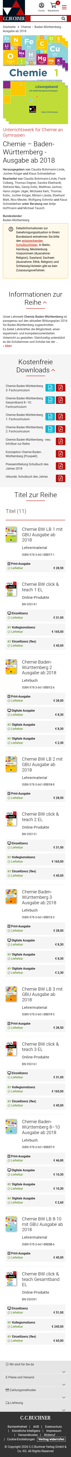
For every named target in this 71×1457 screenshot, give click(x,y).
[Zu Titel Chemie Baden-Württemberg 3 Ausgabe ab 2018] (11, 898)
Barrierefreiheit (17, 1426)
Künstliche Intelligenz (26, 1431)
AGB (36, 1426)
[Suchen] (63, 18)
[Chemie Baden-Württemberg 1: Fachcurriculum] (50, 417)
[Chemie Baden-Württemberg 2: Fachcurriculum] (50, 429)
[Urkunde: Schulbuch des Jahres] (60, 478)
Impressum (53, 1431)
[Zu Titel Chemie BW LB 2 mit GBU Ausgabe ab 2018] (11, 765)
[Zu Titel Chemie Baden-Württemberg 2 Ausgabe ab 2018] (11, 668)
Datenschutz (53, 1426)
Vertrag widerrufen (51, 1439)
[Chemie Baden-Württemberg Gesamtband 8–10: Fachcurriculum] (50, 402)
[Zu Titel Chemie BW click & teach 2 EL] (11, 820)
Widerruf (49, 1435)
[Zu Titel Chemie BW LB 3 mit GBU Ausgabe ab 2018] (11, 995)
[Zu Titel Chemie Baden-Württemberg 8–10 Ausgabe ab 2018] (11, 1128)
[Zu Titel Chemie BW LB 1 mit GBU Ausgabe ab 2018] (11, 536)
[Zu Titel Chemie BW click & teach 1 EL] (11, 591)
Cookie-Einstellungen (21, 1439)
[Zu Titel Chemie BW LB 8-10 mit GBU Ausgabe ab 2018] (11, 1225)
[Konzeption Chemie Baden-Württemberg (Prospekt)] (60, 454)
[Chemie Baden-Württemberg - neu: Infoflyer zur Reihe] (60, 442)
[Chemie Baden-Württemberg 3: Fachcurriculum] (50, 388)
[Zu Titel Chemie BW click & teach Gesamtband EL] (11, 1280)
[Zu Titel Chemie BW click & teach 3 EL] (11, 1050)
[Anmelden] (41, 6)
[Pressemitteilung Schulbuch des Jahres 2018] (60, 466)
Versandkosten (28, 1435)
